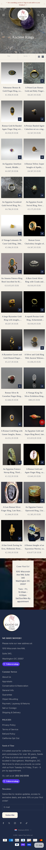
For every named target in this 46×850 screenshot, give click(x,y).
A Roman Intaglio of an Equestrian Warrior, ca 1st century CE (34, 547)
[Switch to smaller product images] (43, 56)
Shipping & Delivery (11, 712)
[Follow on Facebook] (3, 823)
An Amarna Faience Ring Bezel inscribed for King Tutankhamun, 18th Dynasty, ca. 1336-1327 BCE (11, 280)
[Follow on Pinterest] (21, 823)
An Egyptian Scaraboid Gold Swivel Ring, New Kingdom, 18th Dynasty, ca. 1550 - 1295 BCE (12, 204)
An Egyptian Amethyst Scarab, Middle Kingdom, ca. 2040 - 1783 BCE (11, 166)
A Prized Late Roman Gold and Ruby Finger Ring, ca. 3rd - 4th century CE (34, 89)
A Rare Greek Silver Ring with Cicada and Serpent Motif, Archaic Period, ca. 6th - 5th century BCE (34, 280)
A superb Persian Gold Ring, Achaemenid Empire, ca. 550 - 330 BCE (34, 318)
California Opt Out (10, 738)
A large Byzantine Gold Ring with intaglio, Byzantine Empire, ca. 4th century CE (12, 318)
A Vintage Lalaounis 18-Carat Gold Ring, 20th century (12, 242)
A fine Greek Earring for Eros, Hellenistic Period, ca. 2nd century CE (12, 547)
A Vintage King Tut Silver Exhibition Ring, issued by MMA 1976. (34, 395)
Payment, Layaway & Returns (16, 703)
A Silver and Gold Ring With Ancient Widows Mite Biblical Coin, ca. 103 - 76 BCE (34, 356)
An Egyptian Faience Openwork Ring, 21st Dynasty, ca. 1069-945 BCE (34, 509)
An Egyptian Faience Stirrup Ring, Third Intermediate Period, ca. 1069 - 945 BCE (12, 471)
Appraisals (7, 681)
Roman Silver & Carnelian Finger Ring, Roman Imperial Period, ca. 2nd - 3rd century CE (11, 395)
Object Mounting (10, 699)
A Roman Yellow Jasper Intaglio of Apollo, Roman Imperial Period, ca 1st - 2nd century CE (34, 166)
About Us (6, 677)
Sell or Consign (9, 708)
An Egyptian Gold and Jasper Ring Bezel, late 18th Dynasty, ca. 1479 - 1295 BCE (34, 433)
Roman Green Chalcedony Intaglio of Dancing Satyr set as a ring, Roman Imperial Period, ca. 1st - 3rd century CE (34, 242)
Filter (8, 56)
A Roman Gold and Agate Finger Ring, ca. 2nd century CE (34, 471)
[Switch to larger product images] (39, 56)
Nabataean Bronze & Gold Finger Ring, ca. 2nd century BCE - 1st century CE (11, 89)
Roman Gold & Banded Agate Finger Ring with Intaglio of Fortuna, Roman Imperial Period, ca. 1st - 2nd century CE (12, 128)
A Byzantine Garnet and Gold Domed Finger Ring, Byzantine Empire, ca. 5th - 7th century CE (11, 356)
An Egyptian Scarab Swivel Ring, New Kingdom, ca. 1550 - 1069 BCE (34, 204)
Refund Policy (8, 734)
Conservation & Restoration (15, 686)
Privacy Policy (9, 725)
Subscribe (9, 815)
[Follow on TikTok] (26, 823)
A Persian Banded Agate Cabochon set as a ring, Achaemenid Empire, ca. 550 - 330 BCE (34, 128)
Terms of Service (10, 729)
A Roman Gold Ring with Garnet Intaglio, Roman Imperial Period (11, 433)
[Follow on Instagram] (15, 823)
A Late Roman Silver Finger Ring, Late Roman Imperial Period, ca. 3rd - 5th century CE (11, 509)
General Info (8, 690)
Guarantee (7, 695)
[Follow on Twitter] (9, 823)
